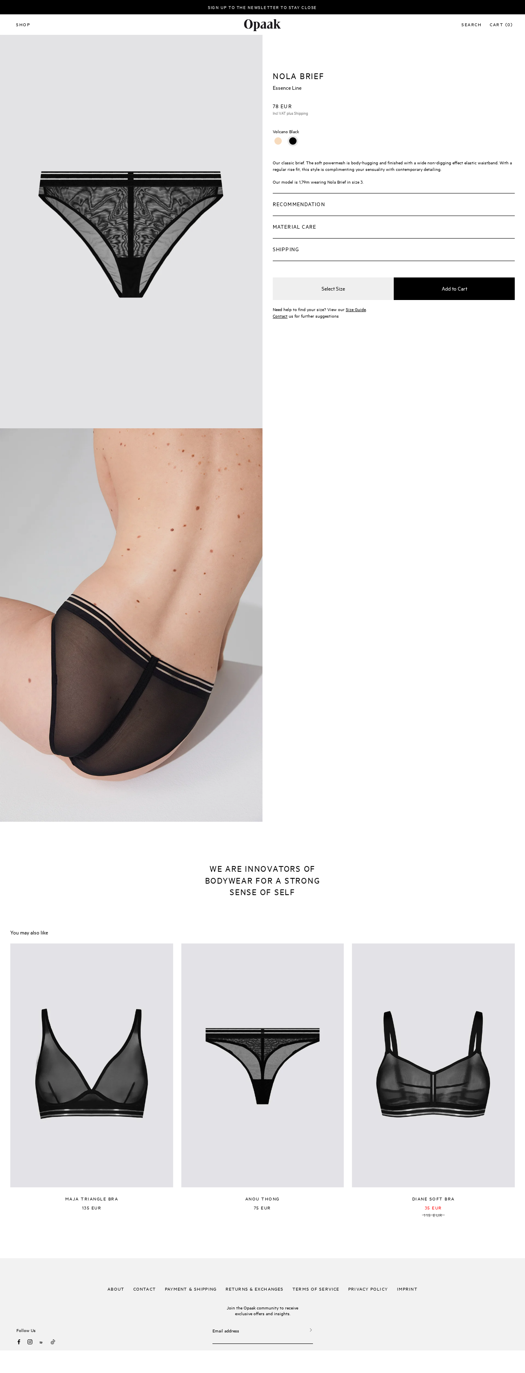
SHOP (23, 24)
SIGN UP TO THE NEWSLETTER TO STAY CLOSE (262, 7)
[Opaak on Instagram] (29, 1342)
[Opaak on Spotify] (41, 1342)
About (115, 1288)
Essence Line (287, 87)
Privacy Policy (368, 1288)
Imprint (407, 1288)
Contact (280, 315)
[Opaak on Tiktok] (52, 1342)
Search (471, 24)
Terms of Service (315, 1288)
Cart (501, 24)
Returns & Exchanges (254, 1288)
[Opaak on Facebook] (18, 1342)
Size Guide (356, 309)
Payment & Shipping (191, 1288)
